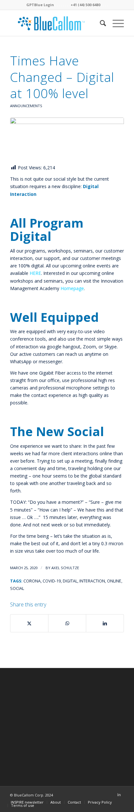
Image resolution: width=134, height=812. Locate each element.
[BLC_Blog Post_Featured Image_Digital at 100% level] (67, 139)
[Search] (99, 23)
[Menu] (115, 23)
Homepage (72, 288)
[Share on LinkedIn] (105, 623)
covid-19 (52, 581)
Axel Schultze (65, 567)
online (114, 581)
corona (32, 581)
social (17, 588)
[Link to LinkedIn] (119, 794)
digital (70, 581)
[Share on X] (29, 623)
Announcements (26, 105)
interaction (92, 581)
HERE (35, 273)
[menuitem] (99, 23)
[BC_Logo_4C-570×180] (55, 23)
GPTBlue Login (40, 4)
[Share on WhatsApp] (67, 623)
